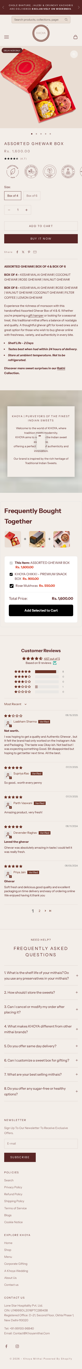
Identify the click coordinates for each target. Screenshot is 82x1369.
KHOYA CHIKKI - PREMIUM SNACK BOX (41, 576)
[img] (13, 716)
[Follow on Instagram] (17, 1346)
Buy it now (41, 238)
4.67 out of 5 (52, 659)
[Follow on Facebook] (6, 1346)
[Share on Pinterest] (29, 252)
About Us (10, 1278)
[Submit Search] (66, 19)
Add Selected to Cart (41, 610)
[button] (23, 671)
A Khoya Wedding (16, 1271)
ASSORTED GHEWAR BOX (42, 565)
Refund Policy (13, 1194)
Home (8, 1243)
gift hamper (36, 315)
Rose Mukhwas (35, 586)
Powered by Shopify (58, 1358)
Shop (7, 1250)
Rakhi (61, 368)
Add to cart (41, 226)
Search (8, 1180)
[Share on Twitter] (23, 252)
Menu (8, 1257)
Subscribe (20, 1157)
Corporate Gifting (15, 1264)
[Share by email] (35, 252)
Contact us (11, 1285)
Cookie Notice (13, 1222)
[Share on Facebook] (17, 252)
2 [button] (39, 911)
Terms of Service (15, 1208)
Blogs (8, 1215)
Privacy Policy (13, 1187)
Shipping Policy (14, 1201)
